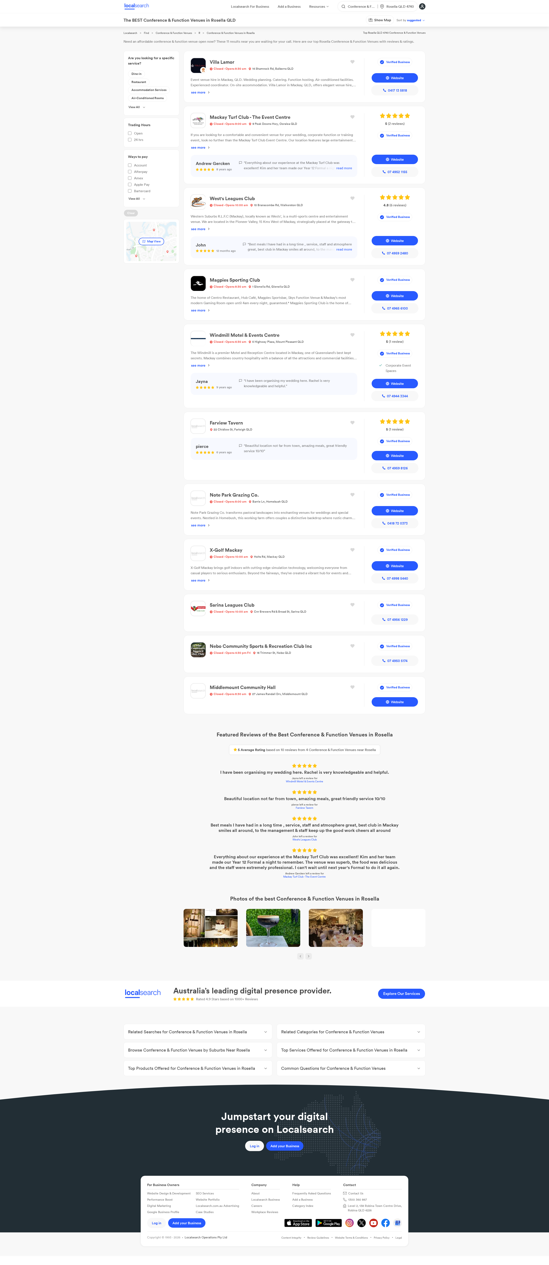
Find (146, 33)
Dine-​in (136, 74)
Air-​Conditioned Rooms (147, 98)
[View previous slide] (300, 956)
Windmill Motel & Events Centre (304, 781)
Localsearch (130, 33)
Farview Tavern (304, 807)
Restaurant (138, 82)
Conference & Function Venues (174, 33)
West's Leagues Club (305, 839)
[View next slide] (308, 956)
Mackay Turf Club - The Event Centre (304, 876)
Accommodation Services (148, 90)
